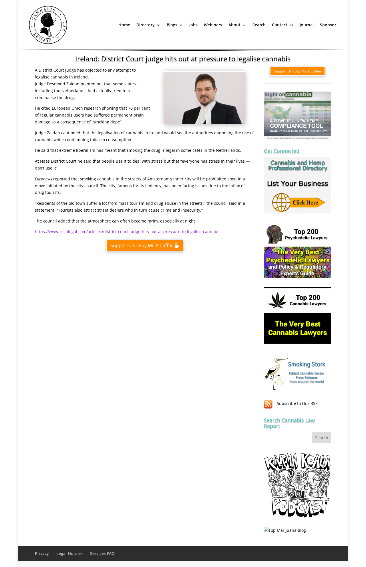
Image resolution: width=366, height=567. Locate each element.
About (234, 24)
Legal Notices (69, 553)
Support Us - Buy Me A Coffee (142, 245)
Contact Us (282, 24)
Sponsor (328, 24)
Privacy (42, 553)
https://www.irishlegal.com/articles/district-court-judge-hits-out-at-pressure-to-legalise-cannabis (127, 231)
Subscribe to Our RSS (297, 403)
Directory (145, 24)
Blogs (172, 24)
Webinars (213, 24)
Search (259, 24)
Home (124, 24)
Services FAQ (102, 553)
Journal (307, 24)
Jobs (193, 24)
